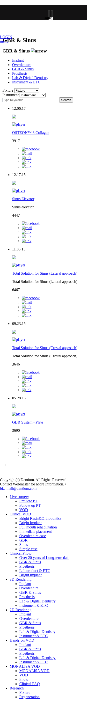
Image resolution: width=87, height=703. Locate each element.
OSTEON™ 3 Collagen (30, 133)
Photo (23, 679)
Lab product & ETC (34, 571)
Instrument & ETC (26, 82)
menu (4, 41)
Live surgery (19, 497)
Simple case (28, 549)
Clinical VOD (20, 514)
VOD (23, 510)
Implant (18, 60)
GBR (23, 540)
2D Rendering (20, 610)
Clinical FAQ (29, 684)
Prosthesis (19, 73)
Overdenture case (32, 536)
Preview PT (28, 501)
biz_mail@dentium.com (18, 488)
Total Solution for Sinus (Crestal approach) (44, 348)
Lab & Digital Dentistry (30, 78)
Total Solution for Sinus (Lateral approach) (44, 273)
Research (17, 688)
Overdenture (21, 65)
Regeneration (29, 697)
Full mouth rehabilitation (38, 527)
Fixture (7, 90)
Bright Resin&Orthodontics (40, 518)
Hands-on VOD (22, 640)
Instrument (10, 95)
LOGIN (6, 37)
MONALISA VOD (25, 666)
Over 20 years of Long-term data (44, 558)
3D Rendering (20, 579)
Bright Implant (30, 523)
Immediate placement (35, 531)
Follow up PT (30, 505)
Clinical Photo (20, 553)
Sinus (23, 544)
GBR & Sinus (23, 69)
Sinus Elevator (23, 199)
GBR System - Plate (27, 422)
